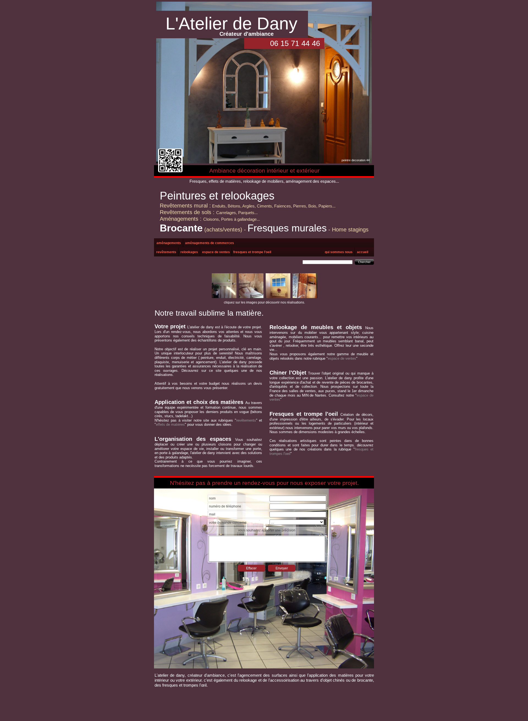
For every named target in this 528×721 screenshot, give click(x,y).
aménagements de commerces (209, 243)
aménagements (168, 243)
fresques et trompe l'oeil (252, 252)
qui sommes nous (339, 252)
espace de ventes (216, 252)
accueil (362, 252)
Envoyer (282, 568)
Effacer (251, 568)
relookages (189, 252)
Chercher (364, 262)
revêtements (166, 252)
